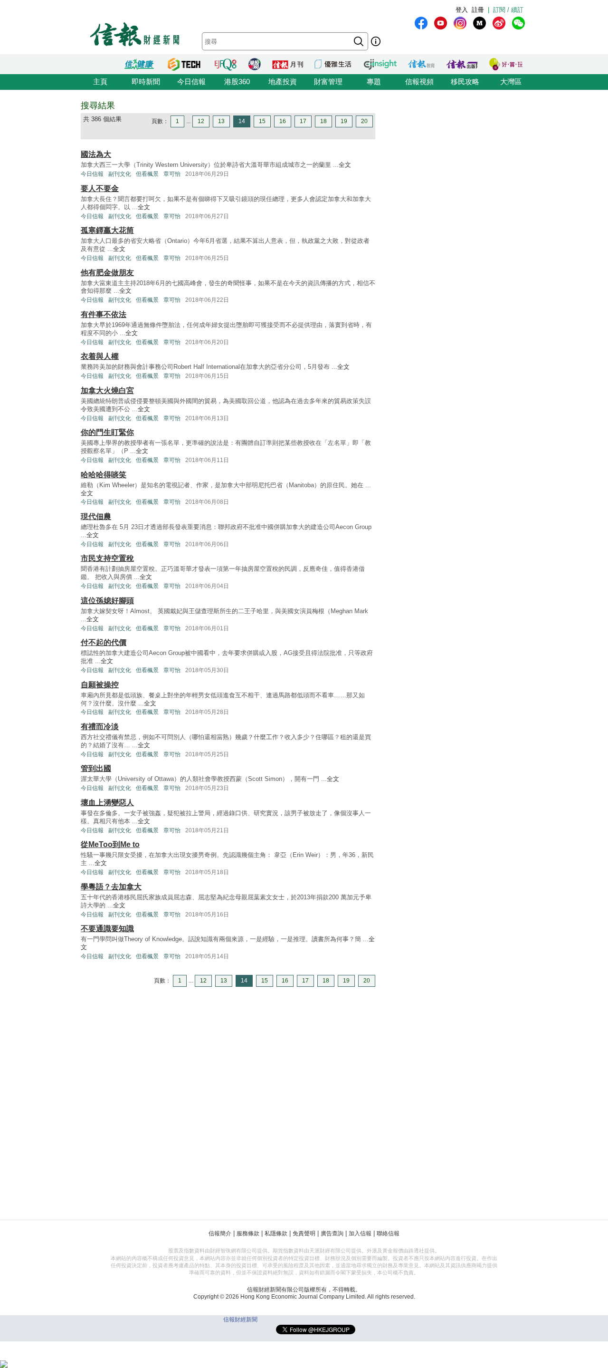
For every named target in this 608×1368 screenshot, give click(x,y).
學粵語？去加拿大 (111, 887)
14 (241, 121)
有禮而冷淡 (100, 727)
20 (364, 121)
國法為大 (96, 154)
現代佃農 (96, 516)
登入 (462, 9)
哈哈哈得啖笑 (103, 475)
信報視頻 (419, 81)
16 (282, 121)
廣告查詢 (332, 1233)
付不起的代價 (103, 642)
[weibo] (499, 23)
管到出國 (96, 768)
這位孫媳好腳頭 (107, 601)
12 (201, 121)
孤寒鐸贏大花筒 (107, 230)
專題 (374, 81)
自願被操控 (100, 685)
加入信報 (360, 1233)
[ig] (460, 23)
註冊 (478, 9)
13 (221, 121)
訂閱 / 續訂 (508, 9)
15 (262, 121)
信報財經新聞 (240, 1319)
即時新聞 (146, 81)
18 (323, 121)
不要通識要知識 (107, 929)
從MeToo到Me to (110, 844)
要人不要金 (100, 188)
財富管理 (328, 81)
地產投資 (282, 81)
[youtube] (440, 23)
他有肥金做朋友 (107, 273)
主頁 (100, 81)
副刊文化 (119, 174)
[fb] (421, 23)
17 (303, 121)
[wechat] (518, 23)
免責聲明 (304, 1233)
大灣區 (511, 81)
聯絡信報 (388, 1233)
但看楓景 (147, 174)
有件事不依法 (103, 314)
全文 (345, 164)
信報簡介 (220, 1233)
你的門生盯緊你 (107, 432)
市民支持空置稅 (107, 558)
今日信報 (191, 81)
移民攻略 (465, 81)
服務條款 (248, 1233)
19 (344, 121)
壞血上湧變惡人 (107, 803)
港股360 (237, 81)
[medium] (479, 23)
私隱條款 (276, 1233)
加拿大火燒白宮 (107, 390)
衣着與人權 (100, 356)
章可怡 (171, 174)
